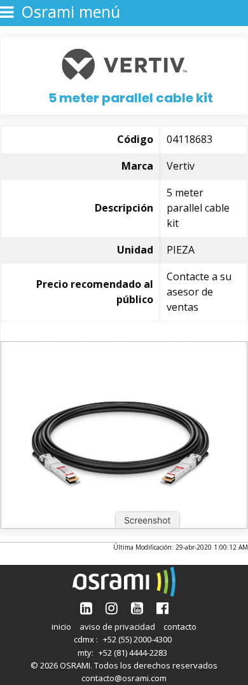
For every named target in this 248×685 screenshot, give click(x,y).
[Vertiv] (124, 63)
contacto (179, 626)
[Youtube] (137, 607)
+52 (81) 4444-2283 (133, 652)
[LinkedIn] (86, 607)
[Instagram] (112, 607)
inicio (61, 626)
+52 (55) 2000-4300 (137, 639)
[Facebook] (162, 607)
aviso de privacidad (117, 626)
